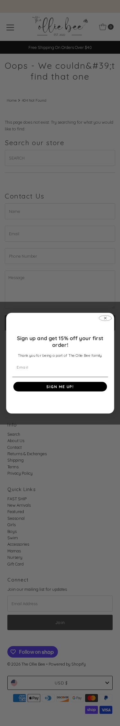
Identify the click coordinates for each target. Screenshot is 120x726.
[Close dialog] (105, 318)
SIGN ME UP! (60, 386)
